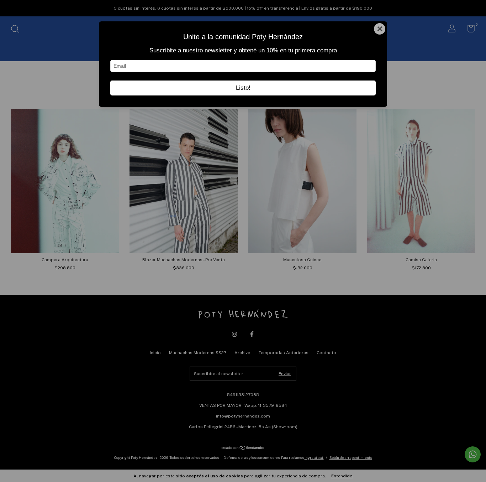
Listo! (243, 87)
